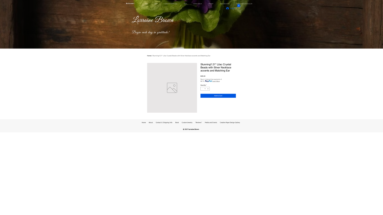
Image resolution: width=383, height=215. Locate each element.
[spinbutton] (205, 88)
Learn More (216, 81)
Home (149, 56)
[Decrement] (202, 88)
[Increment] (208, 88)
